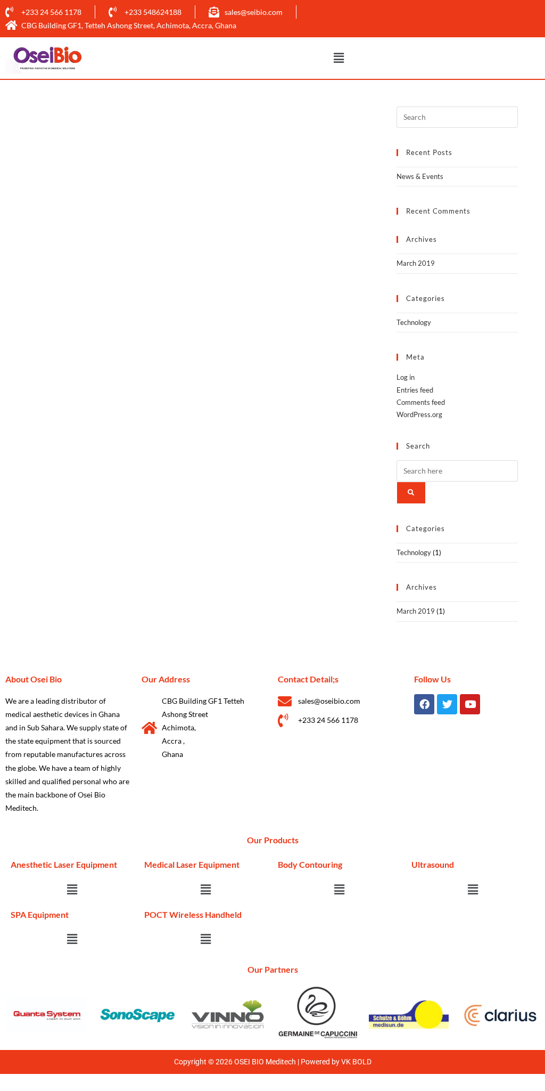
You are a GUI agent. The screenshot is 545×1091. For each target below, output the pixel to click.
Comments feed (421, 402)
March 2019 (416, 263)
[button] (338, 58)
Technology (414, 322)
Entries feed (415, 390)
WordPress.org (419, 414)
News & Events (420, 176)
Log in (406, 377)
